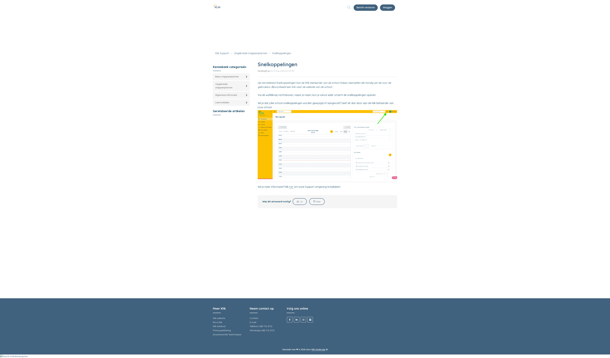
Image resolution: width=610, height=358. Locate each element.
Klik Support (222, 53)
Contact (254, 318)
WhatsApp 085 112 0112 (262, 330)
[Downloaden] (299, 140)
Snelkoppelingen (281, 53)
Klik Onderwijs (318, 349)
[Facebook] (289, 319)
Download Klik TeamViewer (227, 334)
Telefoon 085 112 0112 (261, 326)
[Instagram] (303, 319)
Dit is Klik (217, 322)
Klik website (219, 318)
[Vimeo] (310, 319)
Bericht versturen (366, 7)
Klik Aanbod (219, 326)
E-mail (253, 322)
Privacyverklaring (222, 330)
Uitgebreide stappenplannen (250, 53)
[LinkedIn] (296, 319)
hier (291, 186)
